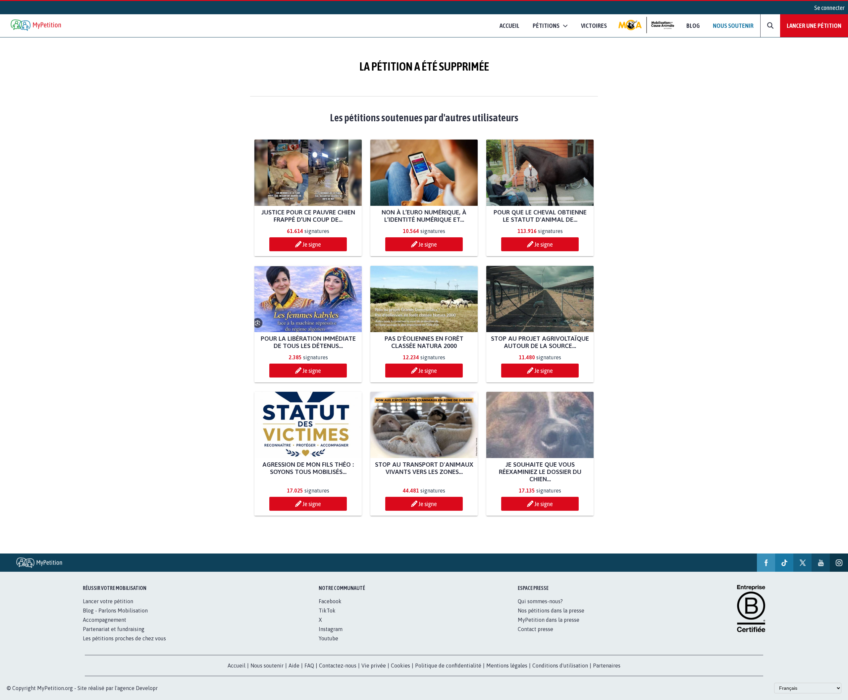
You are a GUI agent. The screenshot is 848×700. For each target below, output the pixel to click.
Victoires (594, 25)
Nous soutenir (733, 25)
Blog (693, 25)
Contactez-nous (337, 666)
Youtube (328, 638)
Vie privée (373, 666)
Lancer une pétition (814, 25)
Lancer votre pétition (108, 601)
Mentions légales (506, 666)
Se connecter (829, 7)
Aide (294, 666)
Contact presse (535, 629)
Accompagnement (104, 620)
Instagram (331, 629)
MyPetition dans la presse (548, 620)
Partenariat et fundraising (113, 629)
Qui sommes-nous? (540, 601)
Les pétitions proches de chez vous (124, 638)
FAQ (309, 666)
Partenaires (606, 666)
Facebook (330, 601)
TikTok (327, 610)
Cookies (400, 666)
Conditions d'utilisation (560, 666)
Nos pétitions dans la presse (551, 610)
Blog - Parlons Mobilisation (115, 610)
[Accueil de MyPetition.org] (36, 25)
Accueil (509, 25)
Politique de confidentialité (448, 666)
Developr (147, 688)
